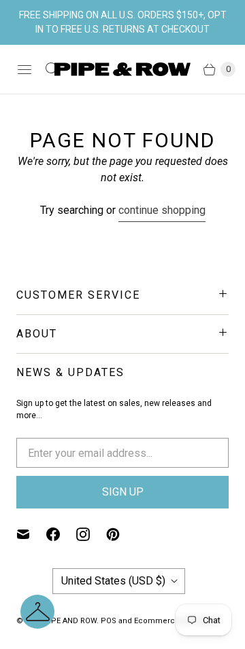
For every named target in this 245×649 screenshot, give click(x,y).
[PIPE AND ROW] (122, 69)
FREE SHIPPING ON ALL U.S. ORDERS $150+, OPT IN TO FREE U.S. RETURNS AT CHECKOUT (123, 22)
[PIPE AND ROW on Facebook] (61, 534)
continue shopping (162, 210)
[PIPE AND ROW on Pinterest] (121, 534)
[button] (37, 612)
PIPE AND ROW (70, 620)
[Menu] (24, 69)
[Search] (51, 69)
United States (113, 580)
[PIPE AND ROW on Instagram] (91, 534)
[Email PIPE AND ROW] (31, 534)
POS (108, 620)
